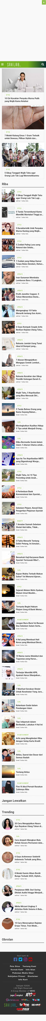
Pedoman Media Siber (23, 973)
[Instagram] (25, 959)
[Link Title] (3, 64)
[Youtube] (30, 959)
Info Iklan (30, 970)
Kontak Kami (17, 970)
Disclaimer (33, 976)
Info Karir (23, 980)
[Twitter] (20, 959)
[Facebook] (15, 959)
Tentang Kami (29, 966)
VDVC (32, 991)
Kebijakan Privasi (16, 976)
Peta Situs (15, 966)
